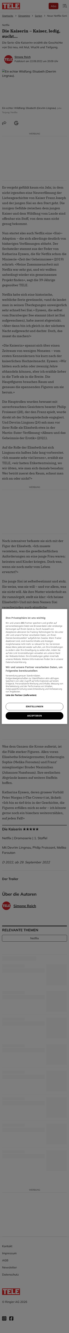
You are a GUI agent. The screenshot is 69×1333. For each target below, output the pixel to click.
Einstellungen (34, 706)
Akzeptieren (34, 715)
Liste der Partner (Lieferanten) (21, 695)
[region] (34, 666)
